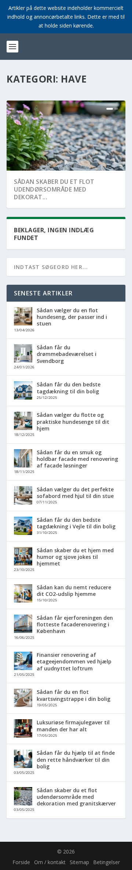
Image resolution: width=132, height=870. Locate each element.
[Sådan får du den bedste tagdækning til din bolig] (23, 391)
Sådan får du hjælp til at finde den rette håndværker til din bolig (76, 759)
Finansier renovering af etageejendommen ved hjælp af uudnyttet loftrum (74, 661)
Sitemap (79, 862)
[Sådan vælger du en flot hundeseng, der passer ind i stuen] (23, 317)
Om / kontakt (50, 862)
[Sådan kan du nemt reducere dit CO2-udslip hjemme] (23, 594)
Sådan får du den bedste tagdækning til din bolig (68, 387)
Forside (21, 862)
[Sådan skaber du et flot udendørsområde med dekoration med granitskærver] (23, 797)
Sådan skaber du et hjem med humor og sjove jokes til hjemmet (75, 557)
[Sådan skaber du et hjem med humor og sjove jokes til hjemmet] (23, 557)
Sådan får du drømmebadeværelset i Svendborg (66, 354)
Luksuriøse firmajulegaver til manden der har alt (73, 725)
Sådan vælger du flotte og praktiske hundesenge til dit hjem (73, 421)
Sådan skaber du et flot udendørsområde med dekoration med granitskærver (76, 797)
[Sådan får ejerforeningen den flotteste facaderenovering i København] (23, 624)
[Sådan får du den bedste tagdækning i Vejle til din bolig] (23, 526)
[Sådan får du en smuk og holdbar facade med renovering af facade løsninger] (23, 459)
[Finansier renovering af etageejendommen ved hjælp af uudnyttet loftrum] (23, 661)
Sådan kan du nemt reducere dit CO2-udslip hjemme (74, 590)
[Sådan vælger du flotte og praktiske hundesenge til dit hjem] (23, 422)
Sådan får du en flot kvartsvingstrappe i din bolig (73, 695)
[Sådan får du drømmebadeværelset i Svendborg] (23, 354)
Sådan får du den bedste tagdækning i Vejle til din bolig (76, 523)
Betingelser (106, 862)
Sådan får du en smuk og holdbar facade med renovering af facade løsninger (77, 459)
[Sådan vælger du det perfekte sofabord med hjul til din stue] (23, 496)
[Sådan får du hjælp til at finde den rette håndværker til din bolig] (23, 759)
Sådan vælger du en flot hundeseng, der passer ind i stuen (72, 317)
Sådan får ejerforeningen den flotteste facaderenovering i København (75, 624)
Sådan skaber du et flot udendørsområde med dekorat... (54, 189)
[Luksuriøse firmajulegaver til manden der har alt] (23, 729)
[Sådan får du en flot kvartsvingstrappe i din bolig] (23, 699)
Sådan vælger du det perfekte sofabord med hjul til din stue (75, 492)
